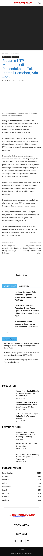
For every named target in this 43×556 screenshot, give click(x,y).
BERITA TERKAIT (10, 286)
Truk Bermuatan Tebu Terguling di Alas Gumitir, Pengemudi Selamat (21, 361)
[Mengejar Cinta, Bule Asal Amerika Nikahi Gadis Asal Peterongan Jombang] (8, 435)
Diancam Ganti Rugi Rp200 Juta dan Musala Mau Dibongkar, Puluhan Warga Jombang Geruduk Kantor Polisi (21, 346)
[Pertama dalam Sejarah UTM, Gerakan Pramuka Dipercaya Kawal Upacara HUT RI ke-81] (8, 405)
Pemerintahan (14, 53)
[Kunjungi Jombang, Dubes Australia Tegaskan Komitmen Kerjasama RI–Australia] (8, 295)
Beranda (5, 53)
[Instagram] (15, 541)
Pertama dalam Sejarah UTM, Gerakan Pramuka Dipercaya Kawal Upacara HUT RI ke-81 (21, 354)
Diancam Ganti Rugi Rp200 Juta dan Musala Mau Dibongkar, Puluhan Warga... (27, 393)
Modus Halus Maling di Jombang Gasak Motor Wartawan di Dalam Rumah (26, 324)
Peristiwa (15, 56)
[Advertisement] (21, 28)
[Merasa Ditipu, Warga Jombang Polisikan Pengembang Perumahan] (8, 457)
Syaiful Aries (11, 81)
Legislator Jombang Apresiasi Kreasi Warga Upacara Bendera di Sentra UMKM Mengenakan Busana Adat (27, 310)
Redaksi (21, 549)
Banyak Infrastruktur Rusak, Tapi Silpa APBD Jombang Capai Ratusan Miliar (31, 249)
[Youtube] (27, 541)
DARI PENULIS (24, 286)
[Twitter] (21, 541)
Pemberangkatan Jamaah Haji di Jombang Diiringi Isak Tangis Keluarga (11, 249)
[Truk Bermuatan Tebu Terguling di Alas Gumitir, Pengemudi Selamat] (8, 417)
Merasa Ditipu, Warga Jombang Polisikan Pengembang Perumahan (27, 457)
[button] (40, 3)
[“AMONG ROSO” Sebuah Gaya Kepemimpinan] (8, 446)
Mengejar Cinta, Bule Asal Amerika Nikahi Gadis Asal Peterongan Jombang (25, 434)
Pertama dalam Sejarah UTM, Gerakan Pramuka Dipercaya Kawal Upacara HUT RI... (26, 405)
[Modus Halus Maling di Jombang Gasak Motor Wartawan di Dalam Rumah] (8, 324)
